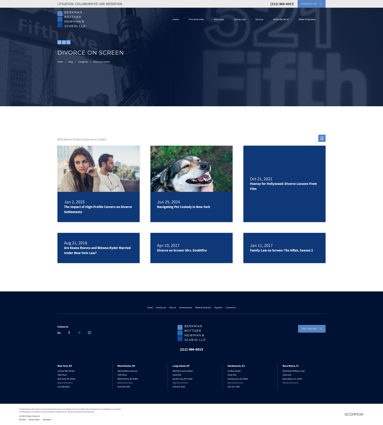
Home (150, 307)
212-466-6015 (63, 386)
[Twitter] (79, 332)
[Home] (71, 19)
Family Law (161, 307)
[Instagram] (89, 332)
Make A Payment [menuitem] (307, 19)
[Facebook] (69, 332)
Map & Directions (65, 382)
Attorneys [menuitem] (219, 19)
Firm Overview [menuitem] (196, 19)
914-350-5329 (123, 386)
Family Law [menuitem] (239, 19)
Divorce (172, 307)
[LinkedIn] (59, 332)
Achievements (185, 307)
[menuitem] (22, 419)
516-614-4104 (179, 386)
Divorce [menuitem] (259, 19)
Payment (218, 307)
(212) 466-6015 (282, 4)
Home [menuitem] (176, 19)
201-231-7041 (234, 386)
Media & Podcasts (203, 307)
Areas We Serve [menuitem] (281, 19)
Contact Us (231, 307)
